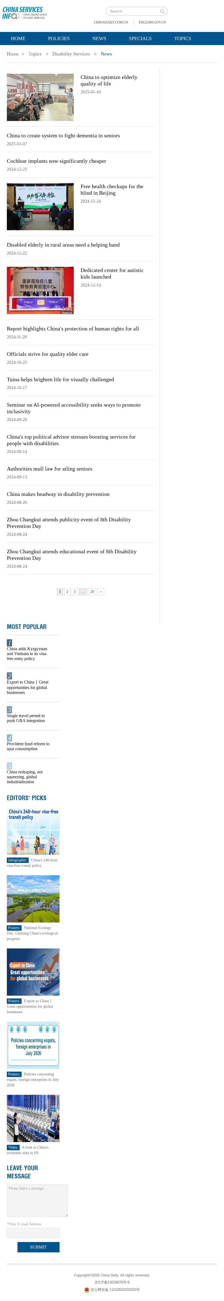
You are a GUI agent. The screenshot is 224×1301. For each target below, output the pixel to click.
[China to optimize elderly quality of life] (40, 97)
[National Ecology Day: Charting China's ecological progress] (33, 899)
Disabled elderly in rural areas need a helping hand (63, 245)
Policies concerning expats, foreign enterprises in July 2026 (33, 1079)
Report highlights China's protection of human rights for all (73, 329)
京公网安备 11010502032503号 (115, 1290)
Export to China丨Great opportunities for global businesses (27, 687)
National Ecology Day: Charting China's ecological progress (32, 933)
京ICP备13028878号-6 (112, 1282)
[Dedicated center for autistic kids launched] (40, 290)
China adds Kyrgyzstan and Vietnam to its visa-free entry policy (27, 653)
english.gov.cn (152, 22)
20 (92, 592)
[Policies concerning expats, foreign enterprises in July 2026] (33, 1045)
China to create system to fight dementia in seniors (63, 135)
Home (18, 38)
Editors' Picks (26, 798)
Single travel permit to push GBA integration (26, 718)
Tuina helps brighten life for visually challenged (60, 379)
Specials (140, 38)
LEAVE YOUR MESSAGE (22, 1172)
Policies (59, 38)
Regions (21, 52)
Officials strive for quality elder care (48, 354)
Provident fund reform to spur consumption (28, 746)
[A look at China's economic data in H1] (33, 1118)
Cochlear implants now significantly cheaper (56, 161)
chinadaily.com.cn (111, 22)
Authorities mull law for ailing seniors (49, 469)
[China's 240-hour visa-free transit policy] (33, 831)
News (99, 38)
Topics (182, 38)
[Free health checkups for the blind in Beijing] (40, 206)
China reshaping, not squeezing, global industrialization (25, 777)
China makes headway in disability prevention (58, 494)
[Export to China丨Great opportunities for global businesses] (33, 972)
